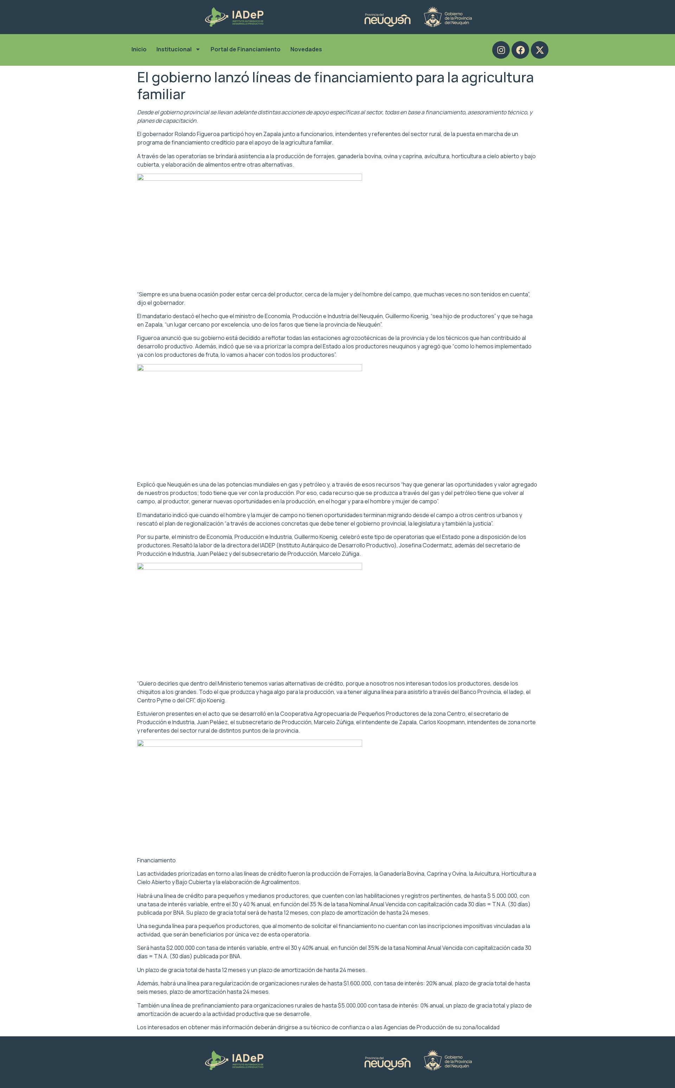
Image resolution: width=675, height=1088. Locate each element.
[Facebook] (520, 50)
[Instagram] (501, 50)
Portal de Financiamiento (246, 49)
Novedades (306, 49)
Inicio (139, 49)
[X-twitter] (539, 50)
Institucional (174, 49)
